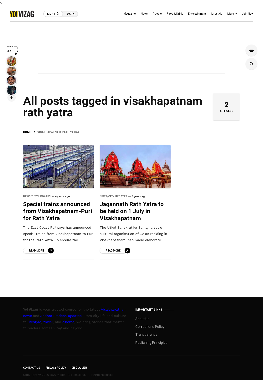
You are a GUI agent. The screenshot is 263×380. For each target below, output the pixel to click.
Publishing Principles (151, 342)
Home (27, 132)
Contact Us (31, 368)
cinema (68, 322)
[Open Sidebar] (251, 50)
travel (48, 322)
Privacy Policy (55, 368)
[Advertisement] (131, 48)
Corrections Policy (149, 326)
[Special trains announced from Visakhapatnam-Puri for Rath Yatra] (58, 166)
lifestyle (34, 322)
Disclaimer (79, 368)
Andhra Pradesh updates (61, 316)
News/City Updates (37, 196)
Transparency (146, 334)
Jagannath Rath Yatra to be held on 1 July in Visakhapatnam (132, 211)
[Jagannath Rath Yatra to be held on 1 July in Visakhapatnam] (135, 166)
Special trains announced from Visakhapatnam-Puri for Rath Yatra (57, 211)
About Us (142, 319)
